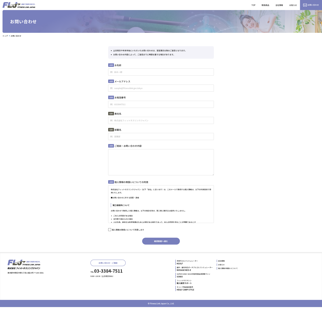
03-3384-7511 (106, 271)
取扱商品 (265, 5)
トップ (5, 36)
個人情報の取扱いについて (228, 268)
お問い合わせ (313, 5)
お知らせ (293, 5)
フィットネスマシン (184, 281)
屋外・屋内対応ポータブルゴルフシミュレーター (195, 268)
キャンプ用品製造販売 (185, 288)
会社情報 (279, 5)
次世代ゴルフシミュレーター (187, 262)
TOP (253, 5)
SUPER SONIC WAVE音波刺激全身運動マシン (193, 275)
